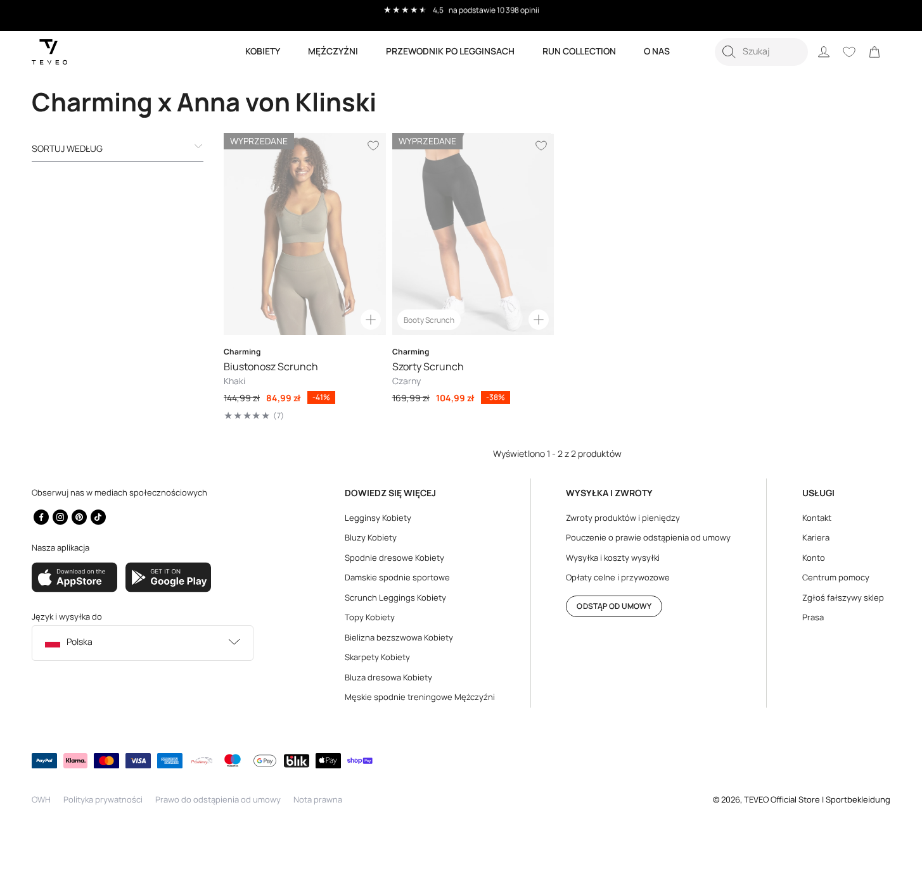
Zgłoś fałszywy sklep (843, 597)
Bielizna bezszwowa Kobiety (399, 637)
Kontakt (816, 517)
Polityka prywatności (103, 799)
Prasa (813, 617)
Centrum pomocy (835, 577)
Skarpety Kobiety (377, 657)
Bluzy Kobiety (371, 537)
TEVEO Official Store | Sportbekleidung (817, 799)
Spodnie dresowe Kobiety (394, 557)
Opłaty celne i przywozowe (618, 577)
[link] (874, 51)
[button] (761, 52)
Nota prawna (317, 799)
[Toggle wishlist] (373, 145)
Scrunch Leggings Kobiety (395, 597)
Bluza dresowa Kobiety (388, 677)
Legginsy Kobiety (378, 517)
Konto (813, 557)
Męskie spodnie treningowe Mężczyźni (420, 697)
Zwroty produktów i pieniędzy (623, 517)
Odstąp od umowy (614, 606)
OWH (41, 799)
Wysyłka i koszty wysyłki (613, 557)
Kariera (815, 537)
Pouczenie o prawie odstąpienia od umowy (648, 537)
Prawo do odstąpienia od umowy (218, 799)
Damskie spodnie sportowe (397, 577)
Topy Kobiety (370, 617)
